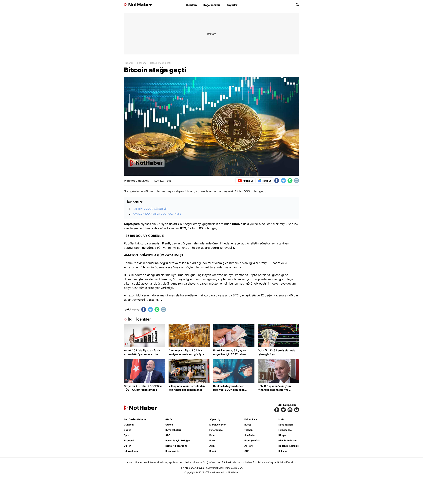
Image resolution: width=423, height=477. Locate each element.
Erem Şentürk (252, 440)
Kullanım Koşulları (288, 445)
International (131, 451)
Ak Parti (248, 445)
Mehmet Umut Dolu (136, 180)
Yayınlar (232, 5)
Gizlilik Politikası (287, 440)
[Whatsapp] (290, 180)
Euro (212, 440)
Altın (212, 445)
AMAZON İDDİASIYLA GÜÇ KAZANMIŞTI (158, 213)
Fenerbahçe (216, 429)
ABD (167, 435)
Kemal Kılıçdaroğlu (176, 445)
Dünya (127, 429)
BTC (183, 228)
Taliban (248, 429)
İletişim (282, 451)
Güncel (169, 424)
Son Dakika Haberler (135, 419)
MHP (281, 419)
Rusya (247, 424)
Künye (282, 435)
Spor (126, 435)
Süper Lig (214, 419)
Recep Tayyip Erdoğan (178, 440)
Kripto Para (250, 419)
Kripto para (132, 224)
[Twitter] (283, 180)
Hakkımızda (285, 429)
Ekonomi (141, 62)
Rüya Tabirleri (173, 429)
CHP (246, 451)
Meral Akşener (217, 424)
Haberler (128, 62)
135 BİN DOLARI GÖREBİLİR (150, 208)
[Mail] (296, 180)
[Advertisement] (96, 62)
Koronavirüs (172, 451)
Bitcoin (237, 224)
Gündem (191, 5)
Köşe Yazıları (211, 5)
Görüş (169, 419)
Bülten (127, 445)
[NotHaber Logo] (138, 5)
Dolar (212, 435)
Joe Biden (249, 435)
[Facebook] (276, 180)
